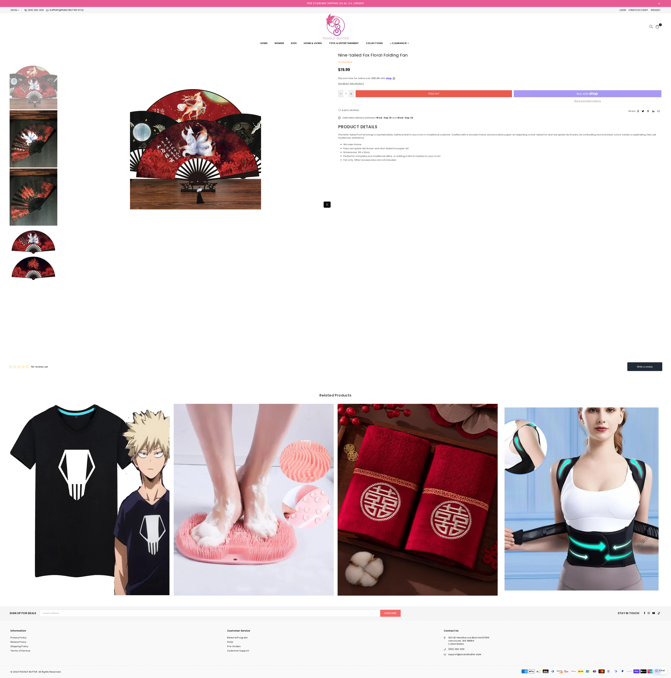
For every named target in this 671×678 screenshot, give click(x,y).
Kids (294, 43)
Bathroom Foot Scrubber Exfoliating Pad (90, 495)
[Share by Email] (659, 111)
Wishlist (656, 10)
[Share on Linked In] (653, 111)
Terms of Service (20, 650)
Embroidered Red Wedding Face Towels (253, 495)
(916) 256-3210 (35, 10)
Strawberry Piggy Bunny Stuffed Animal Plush (581, 495)
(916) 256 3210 (456, 649)
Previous (61, 131)
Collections (374, 43)
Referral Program (237, 637)
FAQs (230, 642)
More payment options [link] (587, 101)
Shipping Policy (19, 646)
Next (330, 131)
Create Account (638, 10)
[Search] (651, 26)
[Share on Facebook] (638, 111)
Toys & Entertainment (344, 43)
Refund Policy (18, 642)
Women (279, 43)
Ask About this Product (351, 83)
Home (264, 43)
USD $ (13, 10)
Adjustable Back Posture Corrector (418, 495)
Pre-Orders (234, 646)
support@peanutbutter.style (66, 10)
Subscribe (390, 613)
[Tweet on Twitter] (643, 111)
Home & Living (313, 43)
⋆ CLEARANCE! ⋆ (399, 43)
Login (623, 10)
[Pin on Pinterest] (648, 111)
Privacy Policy (18, 637)
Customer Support (238, 650)
